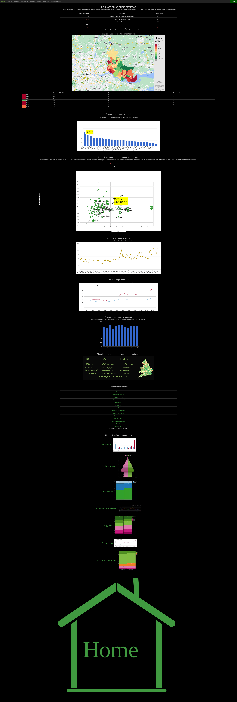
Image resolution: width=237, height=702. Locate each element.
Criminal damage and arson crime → (118, 400)
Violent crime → (118, 426)
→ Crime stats (107, 444)
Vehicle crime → (118, 424)
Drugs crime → (118, 402)
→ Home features (107, 491)
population (39, 1)
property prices (46, 1)
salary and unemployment (56, 1)
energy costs (16, 1)
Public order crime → (118, 413)
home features (32, 1)
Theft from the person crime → (118, 421)
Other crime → (118, 405)
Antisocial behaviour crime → (118, 392)
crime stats (10, 1)
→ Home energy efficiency (107, 560)
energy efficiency (24, 1)
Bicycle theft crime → (118, 394)
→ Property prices (107, 543)
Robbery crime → (118, 416)
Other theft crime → (118, 408)
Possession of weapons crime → (118, 410)
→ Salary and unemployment (107, 508)
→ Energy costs (107, 525)
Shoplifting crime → (118, 418)
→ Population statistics (108, 466)
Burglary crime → (118, 397)
